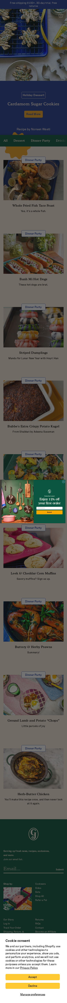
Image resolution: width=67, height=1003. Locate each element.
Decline (32, 986)
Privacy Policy (29, 968)
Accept (32, 977)
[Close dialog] (63, 481)
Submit (49, 512)
